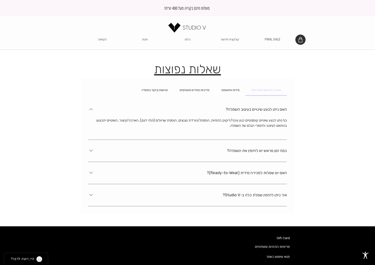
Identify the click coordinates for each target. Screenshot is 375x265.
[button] (145, 39)
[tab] (266, 90)
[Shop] (300, 40)
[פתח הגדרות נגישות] (365, 255)
